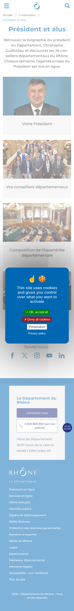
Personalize (37, 326)
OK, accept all (38, 312)
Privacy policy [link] (37, 333)
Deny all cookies (38, 319)
